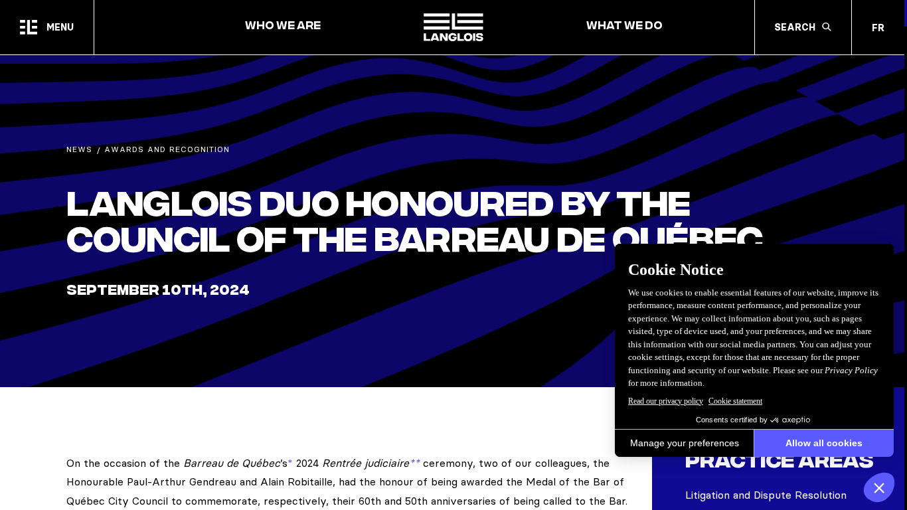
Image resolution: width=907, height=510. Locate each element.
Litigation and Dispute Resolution (766, 494)
